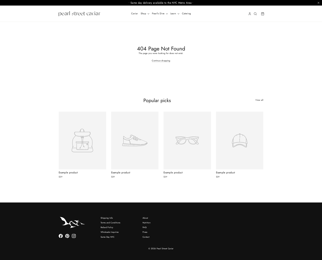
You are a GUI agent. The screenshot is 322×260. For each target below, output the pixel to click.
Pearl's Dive (158, 13)
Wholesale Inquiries (110, 232)
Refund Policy (107, 227)
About (145, 217)
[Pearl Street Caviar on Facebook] (61, 236)
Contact (146, 236)
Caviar (134, 13)
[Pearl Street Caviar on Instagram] (74, 236)
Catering (186, 13)
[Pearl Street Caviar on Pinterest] (67, 236)
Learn (173, 13)
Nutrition (146, 222)
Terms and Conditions (110, 222)
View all (259, 100)
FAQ (145, 227)
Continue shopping (161, 60)
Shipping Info (107, 217)
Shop (144, 13)
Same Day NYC (107, 236)
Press (145, 232)
